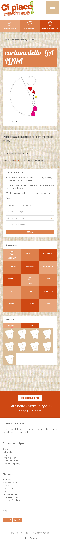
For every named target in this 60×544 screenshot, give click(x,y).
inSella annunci (9, 488)
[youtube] (14, 520)
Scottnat (9, 351)
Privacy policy (9, 458)
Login (24, 538)
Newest (12, 326)
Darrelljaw (22, 351)
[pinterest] (19, 520)
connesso (18, 160)
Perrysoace (21, 338)
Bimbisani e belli (10, 494)
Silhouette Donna (10, 497)
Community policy (11, 464)
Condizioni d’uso (10, 461)
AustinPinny (34, 338)
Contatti (6, 449)
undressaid (34, 351)
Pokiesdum (46, 351)
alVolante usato (10, 483)
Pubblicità (7, 452)
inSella (6, 486)
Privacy (6, 455)
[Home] (17, 8)
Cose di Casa (9, 491)
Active (30, 326)
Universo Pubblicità (11, 500)
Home (6, 40)
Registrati (34, 538)
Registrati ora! (30, 397)
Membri (10, 319)
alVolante (7, 480)
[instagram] (10, 520)
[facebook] (5, 520)
